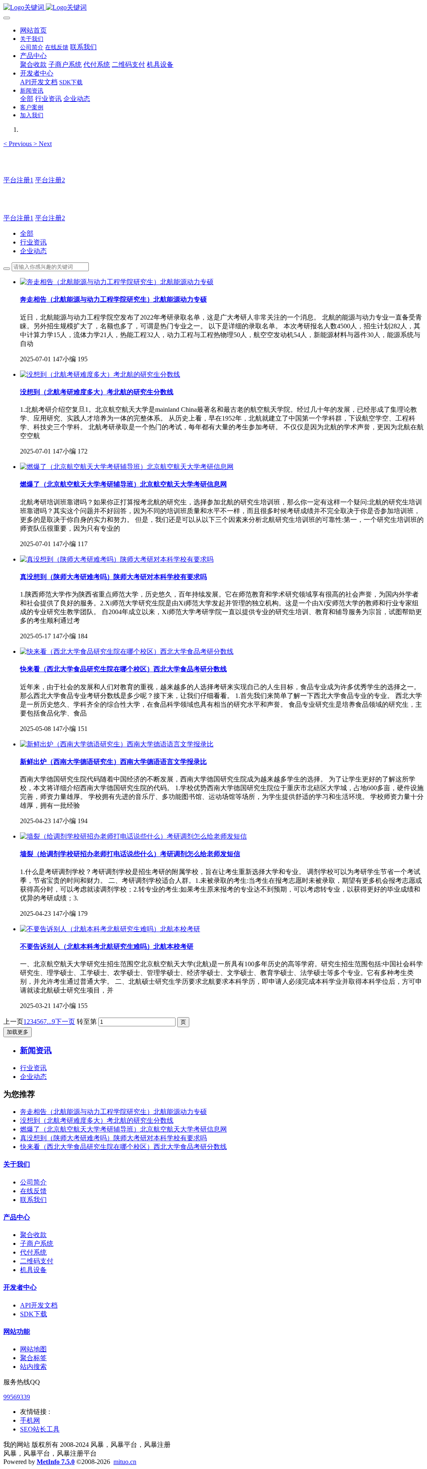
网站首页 (33, 30)
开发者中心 (20, 1287)
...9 (51, 1021)
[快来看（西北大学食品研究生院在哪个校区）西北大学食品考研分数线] (127, 651)
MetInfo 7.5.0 (56, 1461)
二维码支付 (36, 1261)
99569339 (16, 1397)
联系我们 (33, 1199)
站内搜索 (33, 1366)
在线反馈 (33, 1190)
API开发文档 (39, 1305)
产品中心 (16, 1217)
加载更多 (17, 1032)
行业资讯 (33, 242)
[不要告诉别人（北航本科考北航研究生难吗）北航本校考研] (110, 928)
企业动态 (33, 250)
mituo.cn (124, 1461)
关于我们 (16, 1164)
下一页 (65, 1021)
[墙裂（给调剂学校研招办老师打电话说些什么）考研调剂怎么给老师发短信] (133, 836)
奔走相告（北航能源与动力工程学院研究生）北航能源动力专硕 (113, 1111)
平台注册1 (18, 180)
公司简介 (33, 1182)
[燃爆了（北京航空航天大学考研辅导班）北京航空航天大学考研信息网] (127, 466)
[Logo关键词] (213, 7)
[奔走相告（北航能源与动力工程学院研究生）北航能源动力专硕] (117, 281)
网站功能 (16, 1331)
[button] (18, 143)
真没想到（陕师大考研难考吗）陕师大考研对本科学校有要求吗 (113, 1137)
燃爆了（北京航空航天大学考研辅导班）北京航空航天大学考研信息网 (123, 1129)
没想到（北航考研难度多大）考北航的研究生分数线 (96, 1120)
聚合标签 (33, 1357)
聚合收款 (33, 1234)
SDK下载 (33, 1314)
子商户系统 (36, 1243)
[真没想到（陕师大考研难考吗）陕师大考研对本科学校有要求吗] (117, 559)
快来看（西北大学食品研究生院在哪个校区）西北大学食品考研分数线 (123, 1146)
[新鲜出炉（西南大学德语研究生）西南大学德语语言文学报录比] (117, 744)
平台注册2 (50, 180)
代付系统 (33, 1252)
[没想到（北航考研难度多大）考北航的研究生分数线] (100, 374)
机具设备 (33, 1269)
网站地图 (33, 1349)
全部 (26, 98)
